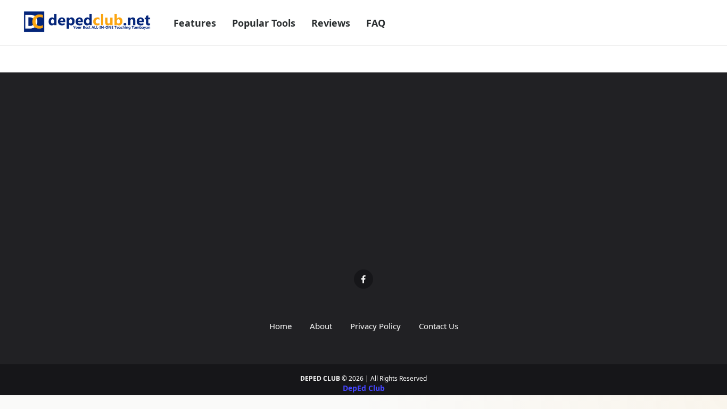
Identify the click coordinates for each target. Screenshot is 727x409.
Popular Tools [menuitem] (263, 23)
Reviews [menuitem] (330, 23)
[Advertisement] (363, 178)
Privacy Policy (375, 326)
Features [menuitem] (195, 23)
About (321, 326)
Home (280, 326)
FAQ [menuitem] (375, 23)
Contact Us (438, 326)
